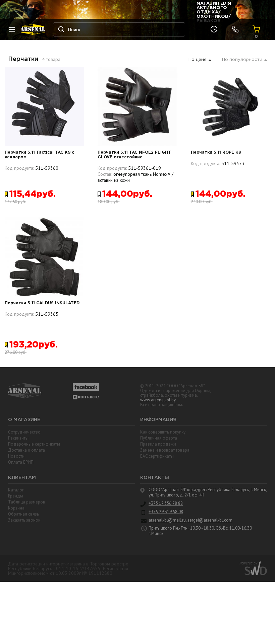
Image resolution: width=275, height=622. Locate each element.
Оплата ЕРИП (21, 462)
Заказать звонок (24, 520)
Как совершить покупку (162, 432)
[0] (256, 29)
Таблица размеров (26, 502)
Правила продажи (158, 444)
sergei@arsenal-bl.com (209, 520)
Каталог (16, 490)
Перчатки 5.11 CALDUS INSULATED (42, 303)
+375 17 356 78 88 (166, 503)
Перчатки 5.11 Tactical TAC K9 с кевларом (39, 155)
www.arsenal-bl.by (157, 400)
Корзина (16, 508)
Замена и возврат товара (164, 450)
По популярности (242, 60)
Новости (16, 456)
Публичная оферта (158, 438)
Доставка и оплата (26, 450)
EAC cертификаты (157, 456)
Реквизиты (18, 438)
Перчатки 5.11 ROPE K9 (216, 152)
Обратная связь (23, 514)
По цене (197, 60)
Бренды (15, 496)
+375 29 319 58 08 (166, 512)
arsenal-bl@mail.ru (167, 520)
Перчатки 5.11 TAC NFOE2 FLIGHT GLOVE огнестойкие (134, 155)
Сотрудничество (24, 432)
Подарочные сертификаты (34, 444)
